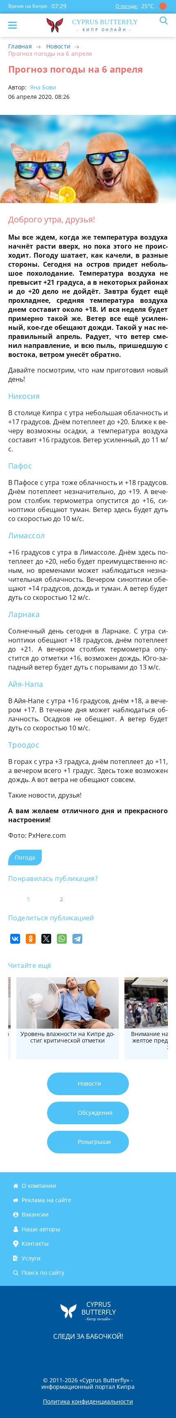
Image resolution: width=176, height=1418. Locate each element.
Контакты (35, 1243)
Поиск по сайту (43, 1272)
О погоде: (126, 5)
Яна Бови (42, 87)
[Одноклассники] (31, 939)
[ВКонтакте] (15, 939)
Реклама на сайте (46, 1200)
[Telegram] (77, 939)
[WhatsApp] (62, 939)
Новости (58, 46)
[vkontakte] (117, 1354)
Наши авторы (41, 1229)
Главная (20, 46)
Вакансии (35, 1215)
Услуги (31, 1258)
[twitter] (79, 1354)
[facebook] (41, 1354)
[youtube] (135, 1354)
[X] (46, 939)
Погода (25, 857)
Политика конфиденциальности (88, 1401)
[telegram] (98, 1354)
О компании (39, 1185)
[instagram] (60, 1354)
